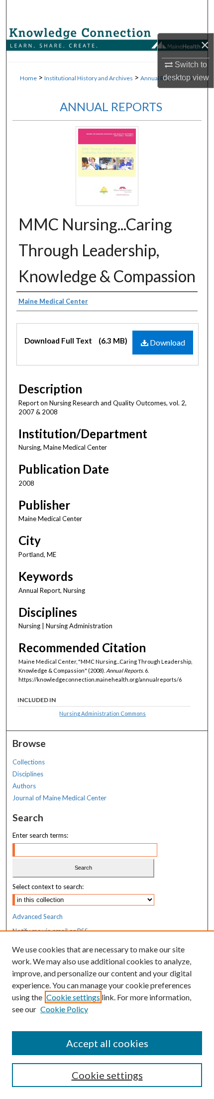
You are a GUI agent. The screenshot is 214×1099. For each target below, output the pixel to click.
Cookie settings (73, 997)
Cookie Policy (64, 1009)
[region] (107, 1014)
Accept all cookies (107, 1043)
